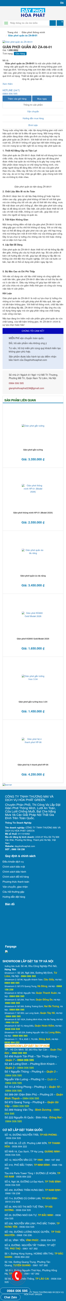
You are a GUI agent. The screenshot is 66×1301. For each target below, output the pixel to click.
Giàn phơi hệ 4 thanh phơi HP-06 (33, 764)
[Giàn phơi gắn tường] (33, 426)
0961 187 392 (52, 1159)
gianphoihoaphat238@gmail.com (26, 388)
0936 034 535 (13, 1138)
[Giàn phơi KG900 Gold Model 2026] (33, 615)
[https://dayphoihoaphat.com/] (33, 12)
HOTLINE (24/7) (11, 92)
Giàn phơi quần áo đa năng (33, 575)
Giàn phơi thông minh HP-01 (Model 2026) (33, 512)
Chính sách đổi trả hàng (16, 876)
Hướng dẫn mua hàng (33, 118)
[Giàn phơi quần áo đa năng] (33, 552)
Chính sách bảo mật (14, 866)
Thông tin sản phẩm (33, 104)
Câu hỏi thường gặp (13, 891)
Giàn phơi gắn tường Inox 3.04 (33, 701)
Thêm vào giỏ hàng (17, 98)
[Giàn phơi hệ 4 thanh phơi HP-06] (33, 741)
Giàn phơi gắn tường (33, 449)
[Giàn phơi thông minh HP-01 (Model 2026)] (33, 489)
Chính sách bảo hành (14, 871)
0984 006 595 (16, 383)
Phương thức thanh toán (16, 881)
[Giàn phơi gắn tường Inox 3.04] (33, 678)
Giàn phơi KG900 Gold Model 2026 (33, 638)
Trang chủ (12, 32)
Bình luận (33, 125)
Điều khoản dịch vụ (13, 861)
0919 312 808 (12, 1201)
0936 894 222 (19, 1146)
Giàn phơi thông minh (33, 32)
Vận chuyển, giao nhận (15, 886)
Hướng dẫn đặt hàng (14, 896)
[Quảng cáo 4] (7, 784)
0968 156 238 (13, 1193)
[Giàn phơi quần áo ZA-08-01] (18, 41)
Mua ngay (42, 98)
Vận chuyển (33, 111)
